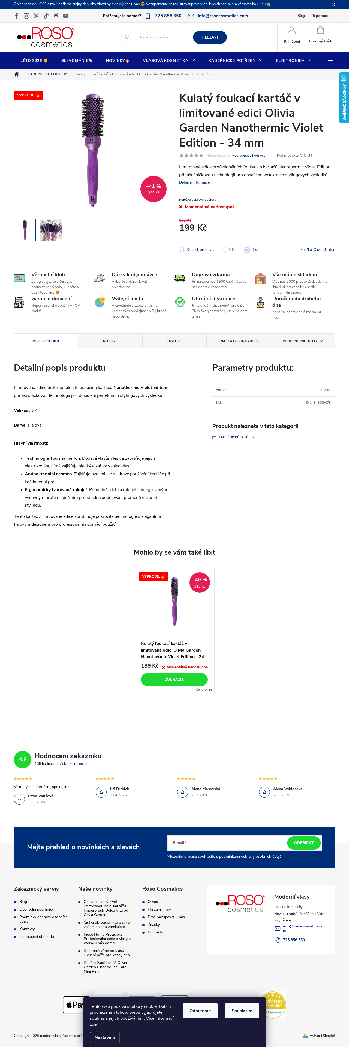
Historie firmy (159, 909)
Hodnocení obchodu (36, 937)
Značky (154, 925)
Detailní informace (194, 182)
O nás (153, 902)
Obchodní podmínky (36, 909)
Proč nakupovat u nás (166, 917)
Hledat (210, 37)
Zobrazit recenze (73, 763)
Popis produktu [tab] (46, 341)
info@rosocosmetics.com (303, 928)
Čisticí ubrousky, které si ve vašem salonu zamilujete (107, 924)
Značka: (317, 249)
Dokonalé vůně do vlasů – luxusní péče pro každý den (107, 953)
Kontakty (27, 929)
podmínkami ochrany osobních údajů (250, 856)
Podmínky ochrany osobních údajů (43, 919)
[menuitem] (34, 60)
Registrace (320, 15)
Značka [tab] (239, 341)
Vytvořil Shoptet (322, 1035)
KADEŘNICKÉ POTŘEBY (236, 437)
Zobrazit (174, 679)
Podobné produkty (300, 341)
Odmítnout (200, 1011)
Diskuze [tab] (174, 341)
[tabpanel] (174, 630)
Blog (301, 15)
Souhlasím (242, 1011)
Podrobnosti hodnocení (250, 155)
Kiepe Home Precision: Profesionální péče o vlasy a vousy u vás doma (107, 938)
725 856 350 (294, 939)
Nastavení (105, 1037)
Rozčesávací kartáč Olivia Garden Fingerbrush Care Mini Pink (105, 967)
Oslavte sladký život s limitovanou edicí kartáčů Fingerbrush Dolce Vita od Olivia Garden (106, 908)
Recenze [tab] (110, 341)
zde (93, 1024)
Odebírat (304, 842)
